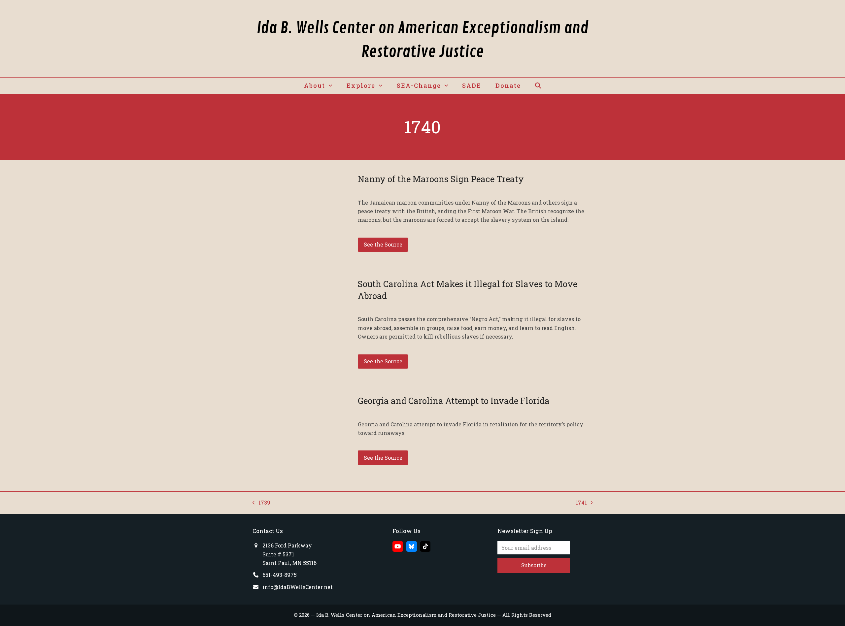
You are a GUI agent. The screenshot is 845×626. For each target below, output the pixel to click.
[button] (537, 86)
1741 (582, 503)
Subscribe (534, 565)
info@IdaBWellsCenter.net (297, 586)
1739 (261, 503)
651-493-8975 (279, 574)
